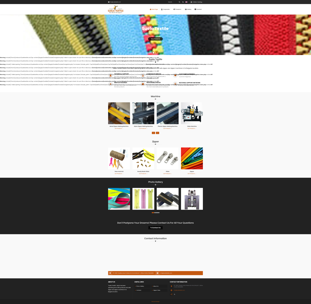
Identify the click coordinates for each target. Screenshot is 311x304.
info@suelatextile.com (115, 2)
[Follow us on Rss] (183, 2)
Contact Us (156, 228)
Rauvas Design (155, 301)
